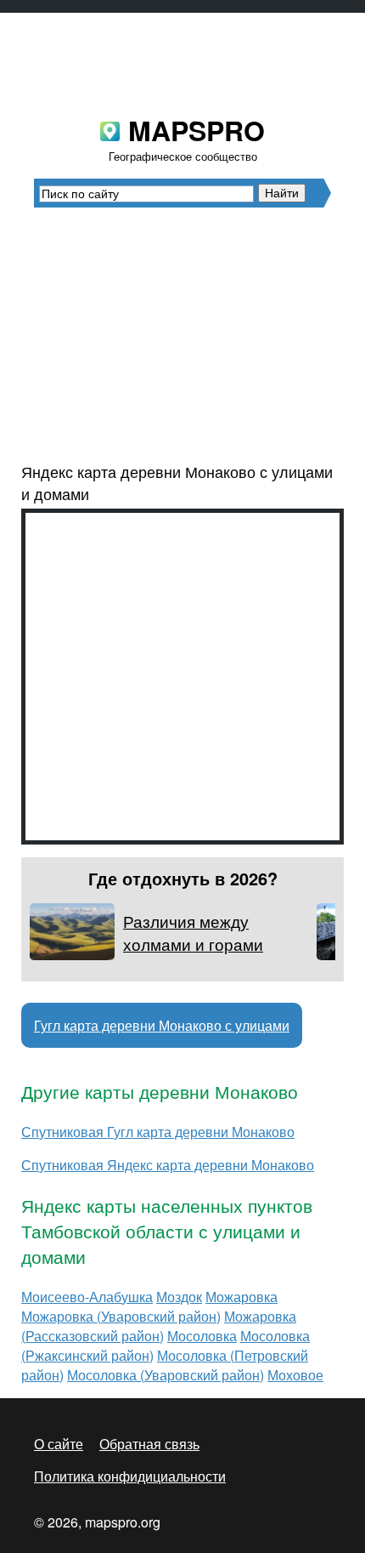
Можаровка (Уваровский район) (121, 1316)
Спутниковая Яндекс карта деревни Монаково (167, 1165)
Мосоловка (202, 1335)
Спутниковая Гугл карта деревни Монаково (158, 1131)
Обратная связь (149, 1443)
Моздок (179, 1296)
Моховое (295, 1375)
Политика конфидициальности (130, 1476)
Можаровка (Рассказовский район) (158, 1325)
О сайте (58, 1443)
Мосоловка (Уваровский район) (165, 1375)
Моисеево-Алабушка (87, 1296)
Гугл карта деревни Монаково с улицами (161, 1025)
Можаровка (241, 1296)
